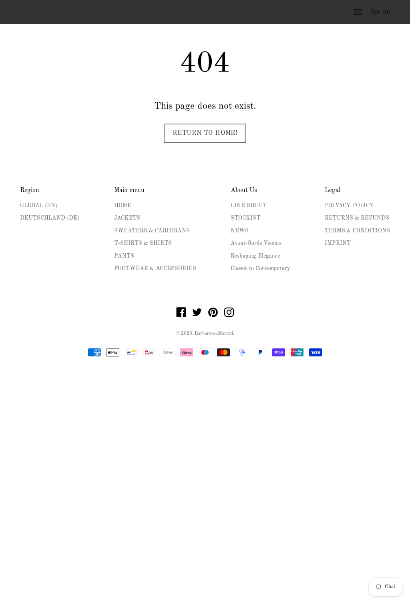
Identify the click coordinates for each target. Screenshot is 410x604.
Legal (332, 190)
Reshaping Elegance (255, 256)
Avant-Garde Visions (256, 243)
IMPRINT (338, 243)
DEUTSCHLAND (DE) (49, 218)
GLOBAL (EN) (38, 205)
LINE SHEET (249, 205)
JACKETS (127, 218)
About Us (244, 190)
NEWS (240, 231)
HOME (122, 205)
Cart (380, 12)
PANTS (124, 256)
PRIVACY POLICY (349, 205)
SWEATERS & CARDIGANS (152, 231)
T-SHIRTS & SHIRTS (143, 243)
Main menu (129, 190)
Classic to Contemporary (260, 268)
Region (29, 190)
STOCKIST (245, 218)
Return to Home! (205, 133)
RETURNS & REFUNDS (357, 218)
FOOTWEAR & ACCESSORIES (155, 268)
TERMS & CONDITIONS (357, 231)
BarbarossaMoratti (214, 333)
